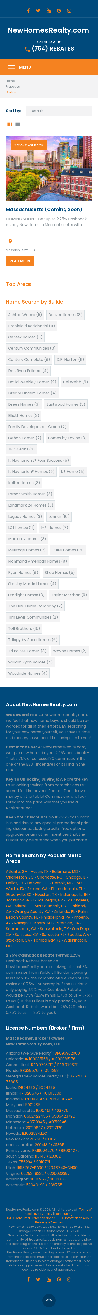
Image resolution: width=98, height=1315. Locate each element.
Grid (9, 124)
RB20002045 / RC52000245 (47, 1099)
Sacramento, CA (21, 929)
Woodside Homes (28, 673)
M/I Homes (54, 527)
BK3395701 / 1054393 (39, 1070)
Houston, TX (46, 894)
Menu (19, 67)
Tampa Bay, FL (47, 940)
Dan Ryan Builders (28, 370)
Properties (13, 86)
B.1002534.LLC (34, 1133)
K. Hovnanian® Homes (31, 471)
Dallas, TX (15, 883)
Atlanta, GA (16, 871)
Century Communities (32, 348)
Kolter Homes (24, 483)
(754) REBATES (53, 48)
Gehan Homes (24, 438)
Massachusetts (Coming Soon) (44, 209)
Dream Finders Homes (32, 393)
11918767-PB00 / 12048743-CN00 (47, 1167)
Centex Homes (25, 337)
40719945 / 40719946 (47, 1122)
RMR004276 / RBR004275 (56, 1150)
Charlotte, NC (49, 877)
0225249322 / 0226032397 (45, 1173)
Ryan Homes (23, 572)
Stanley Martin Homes (32, 583)
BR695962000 (67, 1053)
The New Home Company (35, 606)
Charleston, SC (20, 877)
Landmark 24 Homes (30, 505)
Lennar (59, 516)
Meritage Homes (27, 550)
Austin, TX (40, 871)
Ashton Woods (25, 314)
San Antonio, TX (54, 929)
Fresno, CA (38, 888)
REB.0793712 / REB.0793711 (54, 1064)
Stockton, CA (18, 940)
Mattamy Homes (27, 539)
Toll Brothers (24, 628)
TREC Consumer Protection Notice (31, 1218)
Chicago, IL (75, 877)
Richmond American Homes (37, 561)
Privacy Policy (42, 1214)
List (17, 124)
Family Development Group (37, 427)
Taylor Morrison (69, 595)
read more (20, 261)
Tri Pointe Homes (27, 651)
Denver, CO (38, 883)
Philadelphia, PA (55, 917)
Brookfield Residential (31, 326)
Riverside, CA (67, 923)
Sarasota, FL (53, 934)
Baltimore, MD (65, 871)
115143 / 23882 (48, 1156)
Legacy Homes (25, 516)
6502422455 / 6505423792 (49, 1116)
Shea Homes (60, 572)
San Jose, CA (27, 934)
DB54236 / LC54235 (36, 1087)
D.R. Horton (70, 359)
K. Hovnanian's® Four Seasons (38, 460)
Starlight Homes (26, 595)
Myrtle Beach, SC (50, 906)
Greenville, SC (19, 894)
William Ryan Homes (30, 662)
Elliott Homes (23, 415)
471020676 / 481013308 (40, 1093)
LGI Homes (21, 527)
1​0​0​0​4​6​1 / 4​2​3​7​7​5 (52, 1110)
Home (10, 81)
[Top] (49, 1300)
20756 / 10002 (43, 1139)
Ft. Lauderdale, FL (67, 888)
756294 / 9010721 (34, 1162)
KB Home (73, 471)
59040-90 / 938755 (44, 1185)
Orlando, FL (64, 911)
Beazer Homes (66, 314)
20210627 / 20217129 (44, 1127)
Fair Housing (63, 1214)
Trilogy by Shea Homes (33, 639)
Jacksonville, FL (20, 900)
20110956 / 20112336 (48, 1179)
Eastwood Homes (65, 404)
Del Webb (75, 382)
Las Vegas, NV (50, 900)
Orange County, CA (33, 911)
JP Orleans (21, 449)
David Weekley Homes (32, 382)
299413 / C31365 (49, 1145)
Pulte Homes (68, 550)
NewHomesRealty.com (48, 30)
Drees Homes (24, 404)
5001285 (32, 1105)
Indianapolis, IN (74, 894)
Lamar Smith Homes (30, 494)
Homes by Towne (67, 438)
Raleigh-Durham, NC (33, 923)
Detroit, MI (61, 883)
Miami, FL (23, 906)
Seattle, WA (78, 934)
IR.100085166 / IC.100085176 (50, 1059)
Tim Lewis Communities (33, 617)
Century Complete (29, 359)
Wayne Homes (70, 651)
